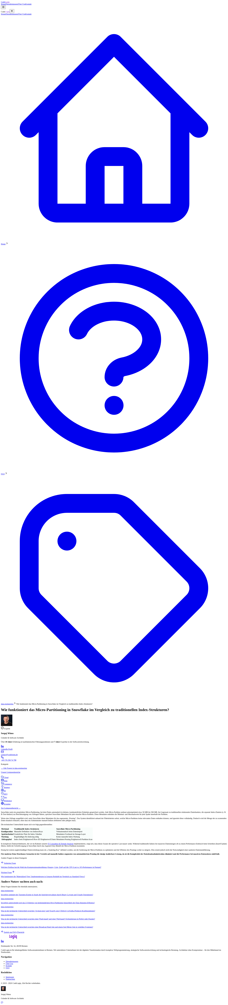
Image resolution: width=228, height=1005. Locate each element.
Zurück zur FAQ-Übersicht (14, 932)
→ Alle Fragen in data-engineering (14, 768)
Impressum (10, 977)
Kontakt (28, 4)
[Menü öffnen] (3, 7)
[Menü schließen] (12, 11)
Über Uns (21, 4)
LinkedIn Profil (6, 749)
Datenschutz (10, 979)
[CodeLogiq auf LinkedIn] (2, 942)
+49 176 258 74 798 (8, 760)
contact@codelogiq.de (9, 755)
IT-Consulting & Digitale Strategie (61, 844)
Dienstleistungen (12, 4)
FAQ (8, 968)
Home (3, 4)
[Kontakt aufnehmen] (2, 1003)
